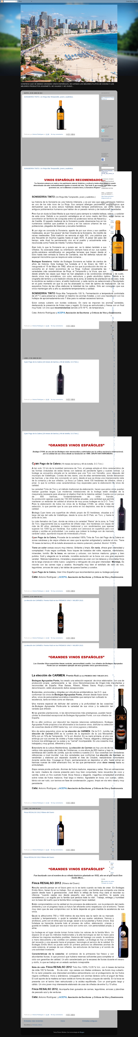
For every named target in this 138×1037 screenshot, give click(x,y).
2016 (112, 254)
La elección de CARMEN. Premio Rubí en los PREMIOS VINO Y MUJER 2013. (53, 600)
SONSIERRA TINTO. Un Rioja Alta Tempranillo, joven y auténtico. (48, 97)
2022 (112, 221)
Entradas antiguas (89, 1021)
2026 (112, 210)
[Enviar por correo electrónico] (67, 134)
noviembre (113, 288)
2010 (112, 872)
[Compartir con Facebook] (72, 134)
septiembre (113, 309)
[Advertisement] (60, 152)
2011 (112, 867)
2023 (112, 215)
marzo (113, 849)
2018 (112, 243)
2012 (112, 863)
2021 (112, 226)
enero (113, 856)
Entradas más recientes (33, 1021)
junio (113, 336)
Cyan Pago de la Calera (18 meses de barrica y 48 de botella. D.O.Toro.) (51, 362)
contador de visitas (107, 883)
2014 (112, 265)
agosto (113, 319)
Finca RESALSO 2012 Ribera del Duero (39, 812)
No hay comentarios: (57, 134)
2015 (112, 259)
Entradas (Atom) (37, 1025)
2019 (112, 237)
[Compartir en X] (70, 134)
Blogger (82, 1032)
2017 (112, 248)
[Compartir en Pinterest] (74, 134)
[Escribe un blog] (69, 134)
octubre (113, 298)
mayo (113, 833)
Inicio (63, 1021)
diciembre (113, 277)
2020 (112, 232)
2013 (112, 270)
